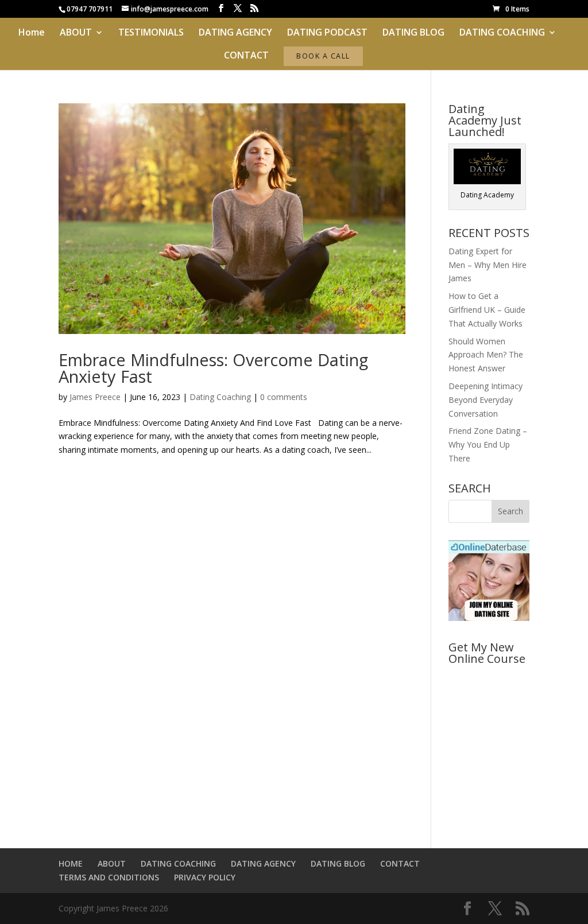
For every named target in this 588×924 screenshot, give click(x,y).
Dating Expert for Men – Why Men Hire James (487, 265)
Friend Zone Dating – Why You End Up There (487, 444)
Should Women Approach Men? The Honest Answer (485, 355)
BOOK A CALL (323, 56)
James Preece (95, 396)
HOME (71, 863)
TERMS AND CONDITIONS (109, 877)
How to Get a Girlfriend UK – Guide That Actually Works (486, 309)
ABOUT (76, 33)
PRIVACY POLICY (204, 877)
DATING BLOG (413, 33)
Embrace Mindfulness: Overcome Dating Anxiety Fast (213, 367)
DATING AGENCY (235, 33)
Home (31, 33)
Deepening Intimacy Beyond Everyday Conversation (485, 400)
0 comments (283, 396)
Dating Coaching (220, 396)
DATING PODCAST (327, 33)
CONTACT (246, 56)
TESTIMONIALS (151, 33)
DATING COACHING (502, 33)
